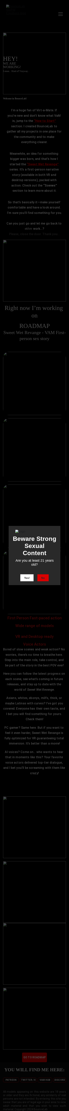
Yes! (27, 577)
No (43, 577)
